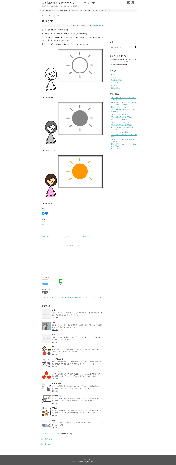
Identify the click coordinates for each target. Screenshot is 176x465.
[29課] (46, 326)
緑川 (101, 298)
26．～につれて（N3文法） (120, 114)
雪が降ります (87, 237)
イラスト (64, 298)
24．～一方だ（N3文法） (119, 107)
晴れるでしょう (83, 298)
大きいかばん (57, 383)
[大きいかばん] (46, 387)
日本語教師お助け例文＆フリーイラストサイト (71, 2)
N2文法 (101, 10)
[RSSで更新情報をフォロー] (132, 2)
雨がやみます (45, 237)
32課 (46, 298)
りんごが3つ (56, 371)
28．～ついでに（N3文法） (120, 119)
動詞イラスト (115, 88)
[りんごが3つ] (46, 375)
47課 (53, 335)
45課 (53, 420)
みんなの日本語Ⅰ (117, 80)
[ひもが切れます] (46, 362)
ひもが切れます (57, 359)
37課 (53, 347)
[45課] (46, 423)
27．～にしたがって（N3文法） (121, 117)
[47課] (46, 338)
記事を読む (55, 317)
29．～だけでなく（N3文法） (121, 122)
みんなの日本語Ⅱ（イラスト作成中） (80, 10)
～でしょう (93, 298)
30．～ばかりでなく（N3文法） (121, 125)
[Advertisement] (57, 260)
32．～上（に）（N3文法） (120, 132)
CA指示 (54, 408)
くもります (65, 237)
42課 (53, 310)
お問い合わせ (88, 459)
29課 (53, 322)
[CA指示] (46, 411)
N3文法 (95, 10)
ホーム (42, 10)
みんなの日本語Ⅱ (97, 26)
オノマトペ (108, 10)
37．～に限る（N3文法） (119, 148)
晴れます (75, 298)
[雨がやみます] (46, 399)
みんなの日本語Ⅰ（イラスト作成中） (56, 10)
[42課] (46, 314)
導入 (69, 298)
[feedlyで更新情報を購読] (128, 2)
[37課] (46, 350)
